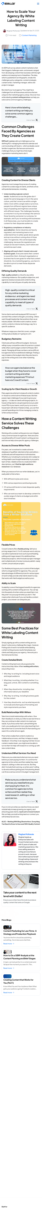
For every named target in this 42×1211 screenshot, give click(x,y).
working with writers (31, 666)
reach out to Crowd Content (29, 812)
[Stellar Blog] (8, 4)
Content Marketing (29, 35)
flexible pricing (23, 549)
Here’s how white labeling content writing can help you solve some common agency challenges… (19, 112)
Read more (7, 944)
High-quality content (9, 275)
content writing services (21, 97)
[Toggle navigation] (38, 4)
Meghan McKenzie (13, 31)
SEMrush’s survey (8, 141)
